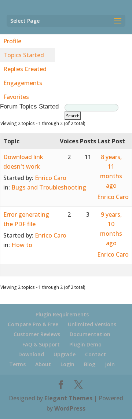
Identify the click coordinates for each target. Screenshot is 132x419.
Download (31, 354)
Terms (17, 364)
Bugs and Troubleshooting (48, 187)
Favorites (16, 97)
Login (67, 364)
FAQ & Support (41, 344)
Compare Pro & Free (33, 324)
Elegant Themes (68, 398)
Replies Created (25, 69)
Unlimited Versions (92, 324)
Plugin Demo (85, 344)
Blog (89, 364)
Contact (95, 354)
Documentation (90, 334)
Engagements (22, 83)
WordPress (69, 408)
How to (21, 245)
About (43, 364)
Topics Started (23, 55)
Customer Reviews (37, 334)
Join (110, 364)
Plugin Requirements (62, 314)
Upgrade (65, 354)
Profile (12, 41)
